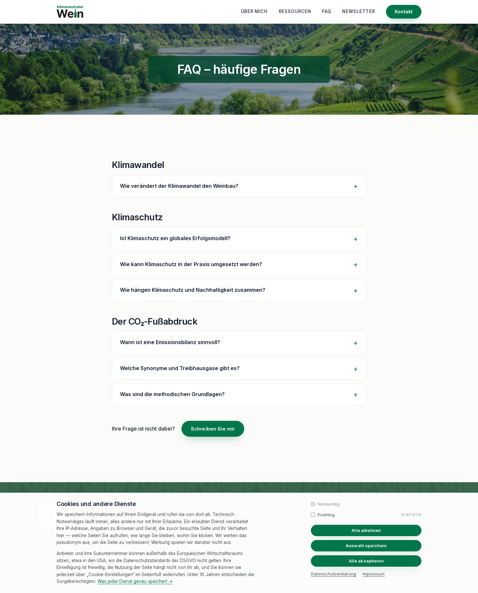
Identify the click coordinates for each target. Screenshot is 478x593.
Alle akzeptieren (366, 560)
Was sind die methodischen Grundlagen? (172, 394)
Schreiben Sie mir (213, 429)
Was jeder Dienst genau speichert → (135, 581)
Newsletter (358, 11)
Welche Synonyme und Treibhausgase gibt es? (180, 368)
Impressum (374, 573)
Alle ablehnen (366, 530)
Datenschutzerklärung (333, 573)
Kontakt (404, 11)
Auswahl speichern (366, 545)
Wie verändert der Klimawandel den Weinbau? (179, 186)
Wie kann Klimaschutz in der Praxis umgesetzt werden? (191, 264)
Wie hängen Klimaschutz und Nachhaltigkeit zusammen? (192, 290)
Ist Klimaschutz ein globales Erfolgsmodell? (175, 238)
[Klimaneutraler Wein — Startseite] (71, 12)
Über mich (254, 11)
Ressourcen (295, 11)
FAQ (326, 11)
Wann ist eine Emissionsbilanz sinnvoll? (170, 342)
